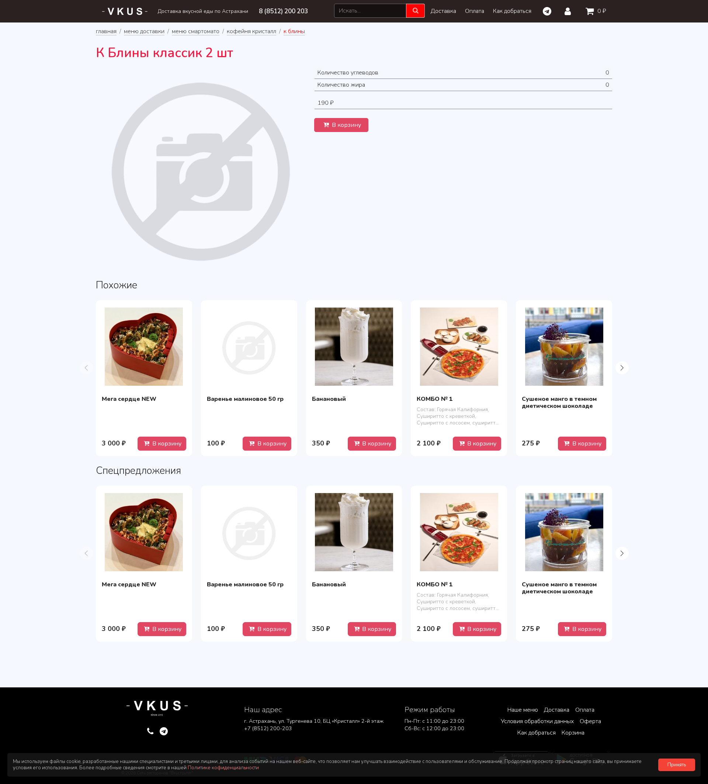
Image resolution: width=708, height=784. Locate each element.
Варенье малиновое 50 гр (245, 399)
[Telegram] (546, 11)
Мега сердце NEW (129, 399)
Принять (676, 765)
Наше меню (522, 710)
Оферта (590, 721)
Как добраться (512, 11)
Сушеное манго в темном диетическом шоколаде (559, 402)
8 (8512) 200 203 (283, 11)
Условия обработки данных (537, 721)
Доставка (443, 11)
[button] (622, 368)
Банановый (329, 399)
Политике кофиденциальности (223, 767)
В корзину (345, 125)
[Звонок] (150, 731)
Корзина (573, 733)
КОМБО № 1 (435, 399)
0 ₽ (601, 11)
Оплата (474, 11)
